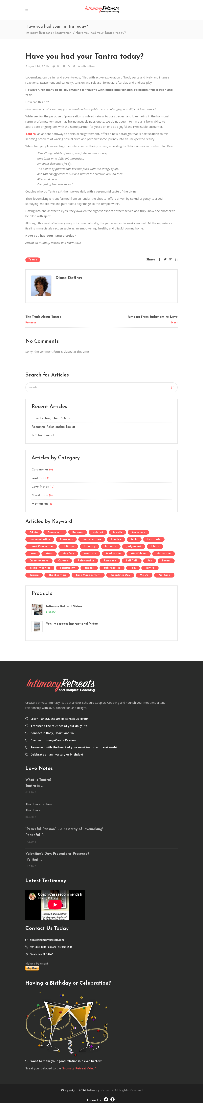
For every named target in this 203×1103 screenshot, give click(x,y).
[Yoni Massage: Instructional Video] (37, 626)
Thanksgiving (57, 575)
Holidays (68, 546)
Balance (77, 532)
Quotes (63, 560)
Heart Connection (41, 546)
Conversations (91, 539)
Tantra (32, 259)
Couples (116, 539)
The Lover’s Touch (40, 804)
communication (40, 539)
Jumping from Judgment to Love (152, 316)
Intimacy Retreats (38, 33)
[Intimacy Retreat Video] (37, 609)
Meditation (40, 495)
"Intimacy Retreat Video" (79, 1068)
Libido (155, 546)
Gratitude (39, 478)
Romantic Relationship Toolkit (53, 427)
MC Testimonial (43, 435)
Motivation (63, 33)
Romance (110, 560)
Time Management (88, 575)
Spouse (89, 568)
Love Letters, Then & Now (51, 418)
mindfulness (139, 553)
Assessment (55, 532)
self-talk (131, 560)
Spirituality (67, 568)
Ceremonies (40, 469)
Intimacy (89, 546)
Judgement (133, 546)
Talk (133, 568)
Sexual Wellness (40, 568)
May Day (68, 553)
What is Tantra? (38, 780)
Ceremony (138, 532)
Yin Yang (164, 575)
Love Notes (40, 486)
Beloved (98, 532)
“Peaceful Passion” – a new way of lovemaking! (64, 829)
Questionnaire (39, 560)
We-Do (144, 575)
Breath (117, 532)
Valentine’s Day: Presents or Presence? (57, 853)
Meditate (90, 553)
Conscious (66, 539)
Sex (149, 560)
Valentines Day (120, 575)
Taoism (34, 575)
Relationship (86, 560)
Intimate (110, 546)
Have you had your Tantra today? (84, 56)
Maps (49, 553)
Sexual (166, 560)
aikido (34, 532)
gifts (134, 539)
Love (33, 553)
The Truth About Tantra (43, 316)
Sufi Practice (112, 568)
